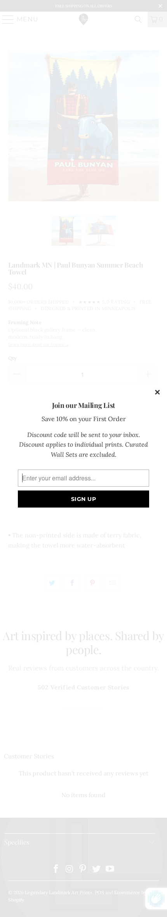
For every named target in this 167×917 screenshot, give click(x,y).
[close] (158, 393)
